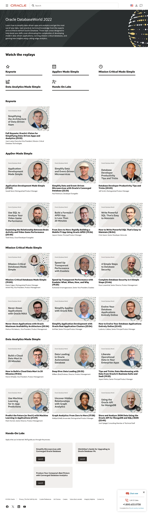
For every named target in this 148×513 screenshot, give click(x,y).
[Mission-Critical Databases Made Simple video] (27, 265)
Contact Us (100, 499)
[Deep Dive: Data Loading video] (74, 356)
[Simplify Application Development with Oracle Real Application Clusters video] (74, 309)
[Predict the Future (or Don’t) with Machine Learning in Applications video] (27, 400)
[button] (7, 5)
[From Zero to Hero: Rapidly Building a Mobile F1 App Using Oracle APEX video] (74, 215)
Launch (40, 459)
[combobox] (74, 5)
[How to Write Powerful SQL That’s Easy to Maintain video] (120, 215)
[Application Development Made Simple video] (27, 171)
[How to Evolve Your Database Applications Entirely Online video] (120, 309)
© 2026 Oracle (10, 499)
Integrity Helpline (89, 499)
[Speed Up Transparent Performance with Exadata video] (74, 265)
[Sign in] (136, 5)
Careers (65, 499)
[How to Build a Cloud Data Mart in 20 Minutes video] (27, 356)
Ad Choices (57, 499)
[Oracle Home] (18, 5)
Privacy (21, 499)
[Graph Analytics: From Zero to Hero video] (74, 400)
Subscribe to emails (76, 499)
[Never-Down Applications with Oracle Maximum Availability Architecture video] (27, 309)
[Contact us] (141, 5)
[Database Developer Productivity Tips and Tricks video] (120, 171)
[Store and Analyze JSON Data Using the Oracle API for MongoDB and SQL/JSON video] (120, 400)
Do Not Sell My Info (31, 499)
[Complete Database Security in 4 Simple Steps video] (120, 265)
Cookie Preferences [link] (45, 499)
